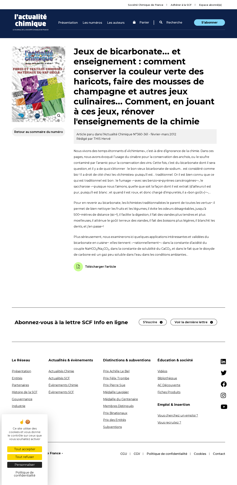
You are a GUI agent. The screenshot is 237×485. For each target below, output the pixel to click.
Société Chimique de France (145, 4)
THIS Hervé (102, 139)
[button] (170, 22)
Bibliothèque (167, 378)
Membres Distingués (118, 406)
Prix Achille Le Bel (116, 371)
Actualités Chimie (61, 371)
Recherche (174, 22)
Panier (144, 22)
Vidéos (162, 371)
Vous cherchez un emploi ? (178, 415)
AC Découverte (169, 385)
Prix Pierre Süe (114, 385)
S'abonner (209, 22)
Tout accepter (24, 449)
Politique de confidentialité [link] (24, 474)
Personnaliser (25, 464)
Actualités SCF (59, 378)
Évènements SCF (61, 392)
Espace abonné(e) (210, 4)
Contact (219, 454)
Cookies (200, 454)
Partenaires (20, 385)
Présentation (68, 22)
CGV (137, 454)
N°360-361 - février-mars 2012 (154, 134)
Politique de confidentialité (167, 454)
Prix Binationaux (115, 413)
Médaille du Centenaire (120, 399)
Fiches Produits (169, 392)
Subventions (112, 427)
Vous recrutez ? (169, 422)
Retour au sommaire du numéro (38, 132)
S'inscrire (150, 322)
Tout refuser (24, 457)
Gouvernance (22, 399)
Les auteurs (116, 22)
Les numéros (92, 22)
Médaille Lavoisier (116, 392)
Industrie (18, 406)
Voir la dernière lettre (191, 322)
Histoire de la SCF (24, 392)
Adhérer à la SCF (181, 4)
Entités (17, 378)
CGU (123, 454)
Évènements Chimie (63, 385)
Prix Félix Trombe (116, 378)
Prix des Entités (114, 420)
